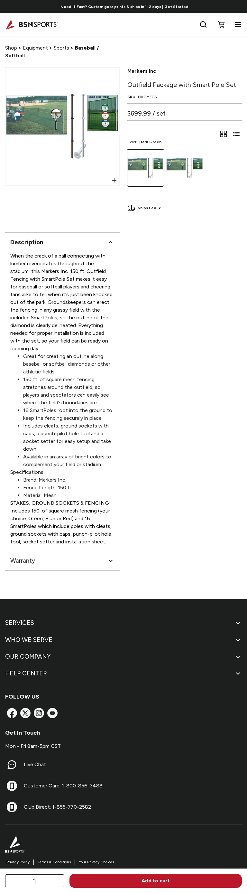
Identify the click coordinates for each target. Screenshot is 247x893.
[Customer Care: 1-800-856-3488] (12, 786)
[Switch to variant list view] (236, 133)
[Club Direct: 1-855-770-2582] (12, 807)
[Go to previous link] (9, 6)
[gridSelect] (223, 133)
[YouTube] (52, 713)
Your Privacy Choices (96, 862)
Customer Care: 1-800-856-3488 (63, 786)
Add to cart (156, 881)
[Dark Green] (145, 168)
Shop (11, 48)
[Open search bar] (203, 24)
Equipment (35, 48)
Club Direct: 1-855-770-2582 (57, 807)
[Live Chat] (12, 764)
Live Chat (35, 764)
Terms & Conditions (54, 862)
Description (26, 242)
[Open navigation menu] (237, 24)
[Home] (31, 24)
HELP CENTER (26, 673)
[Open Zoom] (114, 180)
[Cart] (221, 24)
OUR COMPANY (27, 656)
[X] (25, 713)
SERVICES (19, 622)
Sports (61, 48)
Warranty (22, 560)
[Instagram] (39, 713)
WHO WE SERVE (28, 640)
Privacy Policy (18, 862)
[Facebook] (12, 713)
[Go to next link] (240, 6)
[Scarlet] (184, 168)
